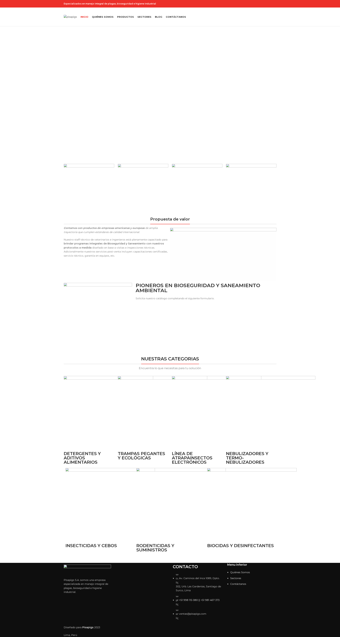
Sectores (235, 578)
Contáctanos (238, 584)
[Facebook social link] (261, 3)
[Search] (275, 16)
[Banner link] (89, 188)
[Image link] (87, 569)
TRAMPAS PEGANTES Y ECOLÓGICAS (141, 455)
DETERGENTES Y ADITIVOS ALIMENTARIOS (82, 458)
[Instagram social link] (266, 3)
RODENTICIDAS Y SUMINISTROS (155, 547)
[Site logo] (70, 16)
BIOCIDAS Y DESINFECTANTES (240, 545)
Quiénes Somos (240, 572)
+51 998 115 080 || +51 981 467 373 (199, 600)
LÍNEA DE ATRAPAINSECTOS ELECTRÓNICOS (192, 458)
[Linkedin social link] (274, 3)
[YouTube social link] (270, 3)
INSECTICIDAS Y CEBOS (91, 545)
